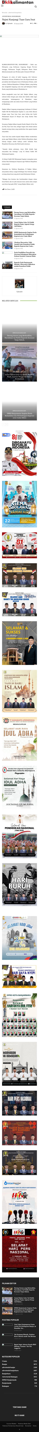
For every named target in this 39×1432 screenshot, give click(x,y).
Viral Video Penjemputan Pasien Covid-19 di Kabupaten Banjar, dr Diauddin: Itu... (25, 1326)
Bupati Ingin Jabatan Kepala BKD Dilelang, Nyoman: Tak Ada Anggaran (25, 1346)
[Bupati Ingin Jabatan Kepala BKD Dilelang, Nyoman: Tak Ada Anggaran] (7, 1347)
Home (35, 1426)
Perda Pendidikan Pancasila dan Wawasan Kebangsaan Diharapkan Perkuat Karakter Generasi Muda (25, 254)
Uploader (10, 23)
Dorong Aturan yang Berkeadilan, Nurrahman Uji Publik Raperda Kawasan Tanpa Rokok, (25, 214)
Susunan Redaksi (11, 1423)
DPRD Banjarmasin (19, 333)
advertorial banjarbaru (15, 12)
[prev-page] (3, 424)
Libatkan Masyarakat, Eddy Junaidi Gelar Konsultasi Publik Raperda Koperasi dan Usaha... (24, 244)
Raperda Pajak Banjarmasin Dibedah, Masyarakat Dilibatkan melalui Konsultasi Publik (24, 264)
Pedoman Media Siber (24, 1423)
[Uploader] (3, 23)
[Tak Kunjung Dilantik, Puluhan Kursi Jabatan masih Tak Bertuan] (7, 1337)
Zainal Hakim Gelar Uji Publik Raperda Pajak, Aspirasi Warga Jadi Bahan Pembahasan (19, 377)
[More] (26, 30)
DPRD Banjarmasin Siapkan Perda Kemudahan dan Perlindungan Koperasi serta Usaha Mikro (25, 234)
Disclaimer (28, 1426)
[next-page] (6, 424)
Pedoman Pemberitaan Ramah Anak (12, 1426)
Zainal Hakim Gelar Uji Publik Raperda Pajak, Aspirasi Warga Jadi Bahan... (24, 224)
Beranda (4, 12)
